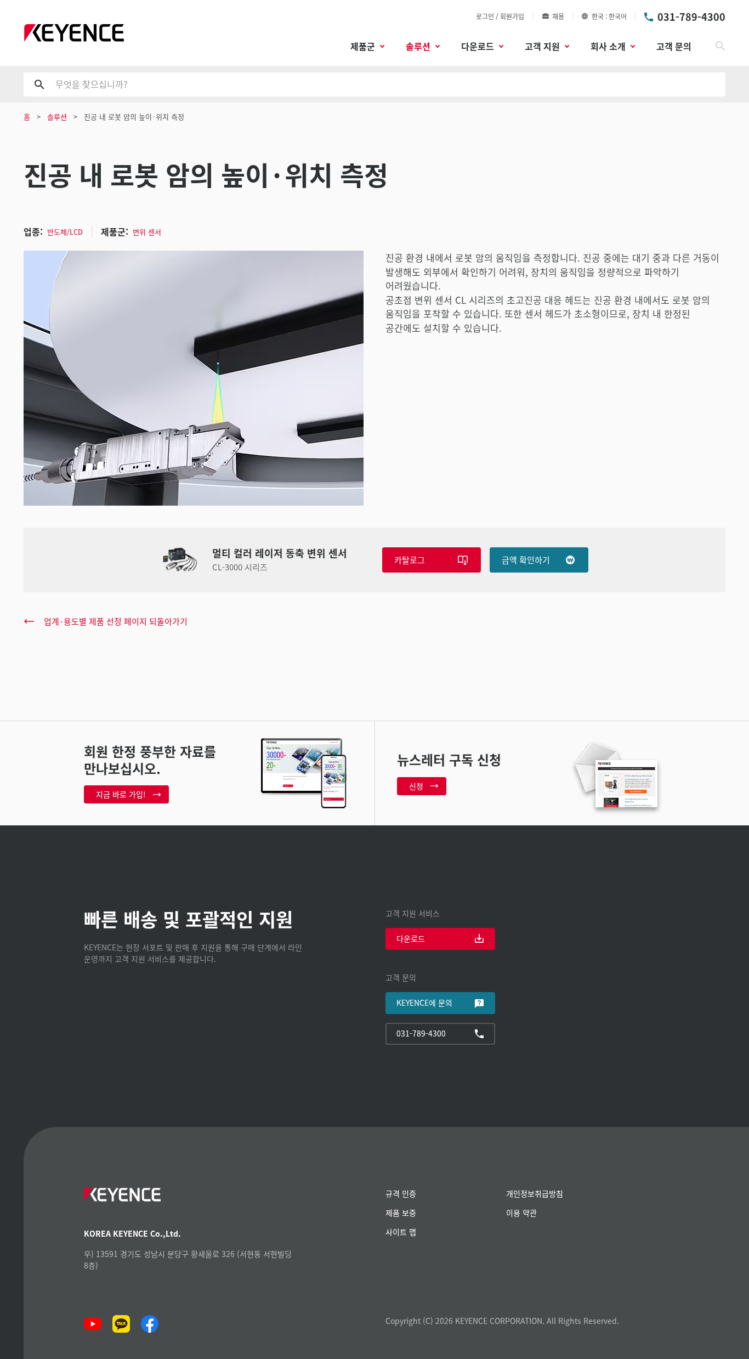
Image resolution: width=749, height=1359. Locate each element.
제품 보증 (400, 1212)
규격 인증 (400, 1193)
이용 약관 (521, 1212)
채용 (558, 16)
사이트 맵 (400, 1231)
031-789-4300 (691, 16)
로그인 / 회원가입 (500, 16)
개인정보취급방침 (534, 1193)
